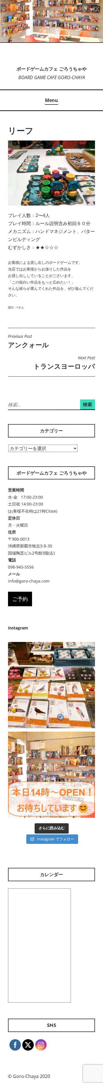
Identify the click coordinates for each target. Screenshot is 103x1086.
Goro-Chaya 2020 (31, 1076)
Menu (51, 100)
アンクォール (28, 341)
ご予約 (20, 598)
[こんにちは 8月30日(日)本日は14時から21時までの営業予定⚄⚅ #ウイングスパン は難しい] (51, 685)
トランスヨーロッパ (64, 363)
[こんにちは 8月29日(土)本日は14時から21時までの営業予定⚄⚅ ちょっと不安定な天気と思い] (51, 775)
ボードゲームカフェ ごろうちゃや (52, 69)
